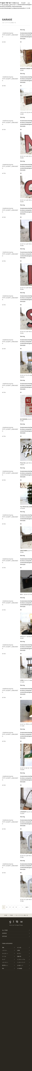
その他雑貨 (19, 968)
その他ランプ (20, 965)
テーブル (4, 956)
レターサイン (5, 962)
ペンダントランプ (21, 962)
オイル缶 (19, 947)
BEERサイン (5, 965)
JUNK (18, 950)
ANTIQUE (4, 936)
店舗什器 (19, 956)
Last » (27, 907)
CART (24, 3)
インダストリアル (21, 959)
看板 (3, 947)
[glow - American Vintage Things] (6, 3)
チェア (3, 959)
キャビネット (5, 953)
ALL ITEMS (5, 930)
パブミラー (4, 950)
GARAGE (4, 933)
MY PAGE (16, 3)
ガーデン (19, 953)
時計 (3, 968)
